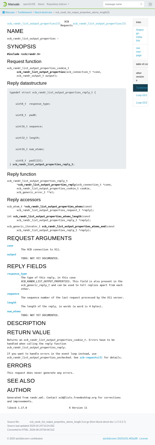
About (41, 4)
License (143, 438)
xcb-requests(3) (91, 357)
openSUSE (29, 4)
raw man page (139, 52)
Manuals (10, 12)
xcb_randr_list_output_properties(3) (33, 23)
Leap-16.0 (141, 95)
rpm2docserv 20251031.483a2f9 (120, 438)
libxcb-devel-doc (43, 12)
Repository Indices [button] (57, 4)
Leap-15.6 (141, 102)
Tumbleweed (25, 12)
